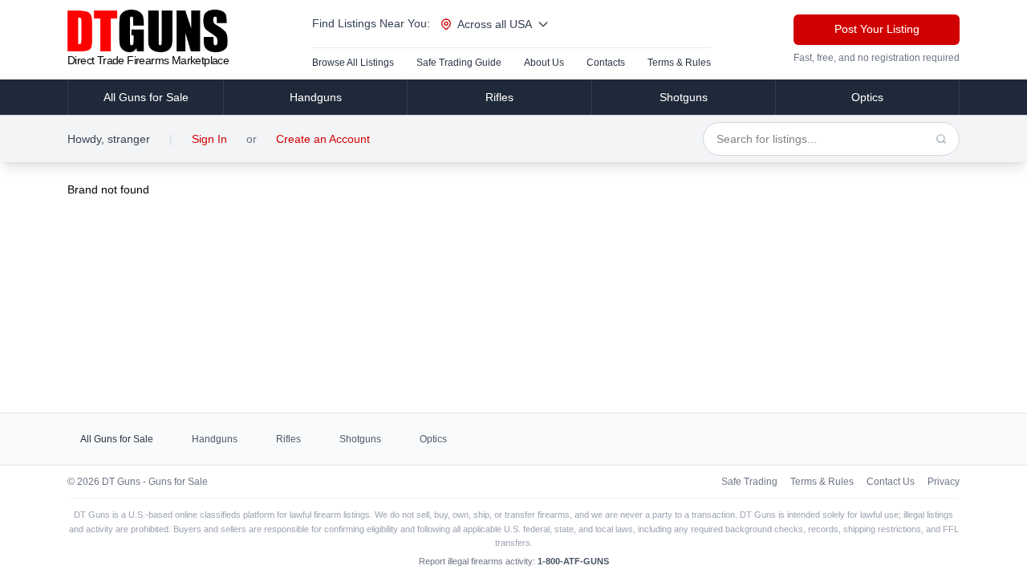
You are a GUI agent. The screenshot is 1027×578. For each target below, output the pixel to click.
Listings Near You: (371, 23)
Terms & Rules (679, 62)
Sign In (209, 138)
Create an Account (323, 138)
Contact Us (891, 481)
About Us (544, 62)
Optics (867, 97)
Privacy (944, 481)
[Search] (941, 139)
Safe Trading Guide (458, 62)
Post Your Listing (876, 28)
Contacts (606, 62)
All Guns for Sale (146, 97)
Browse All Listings (353, 62)
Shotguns (684, 97)
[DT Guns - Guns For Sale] (148, 31)
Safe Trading (749, 481)
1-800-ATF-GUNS (573, 561)
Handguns (316, 97)
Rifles (499, 97)
